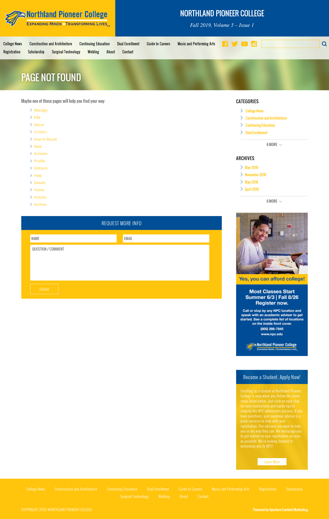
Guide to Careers (158, 43)
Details (40, 182)
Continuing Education (94, 43)
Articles (40, 197)
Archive (40, 204)
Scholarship (36, 51)
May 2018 (251, 182)
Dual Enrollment (128, 43)
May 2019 (251, 167)
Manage (40, 110)
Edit (37, 117)
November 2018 (255, 174)
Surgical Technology (66, 51)
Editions (41, 168)
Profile (39, 161)
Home (39, 189)
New (37, 146)
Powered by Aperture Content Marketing (280, 509)
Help (38, 175)
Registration (12, 51)
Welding (93, 51)
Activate (40, 153)
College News (12, 43)
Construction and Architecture (51, 43)
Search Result (45, 139)
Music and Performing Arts (196, 43)
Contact (127, 51)
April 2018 (252, 189)
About (111, 51)
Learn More (272, 461)
